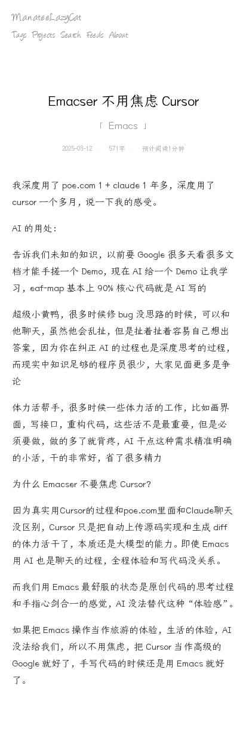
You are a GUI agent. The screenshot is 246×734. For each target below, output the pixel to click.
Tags (19, 35)
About (118, 35)
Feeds (95, 35)
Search (71, 35)
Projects (43, 35)
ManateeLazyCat (46, 18)
